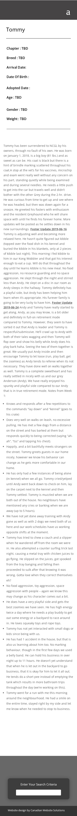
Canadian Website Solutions (48, 810)
